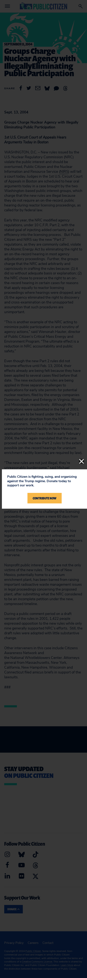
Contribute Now (44, 498)
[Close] (81, 461)
